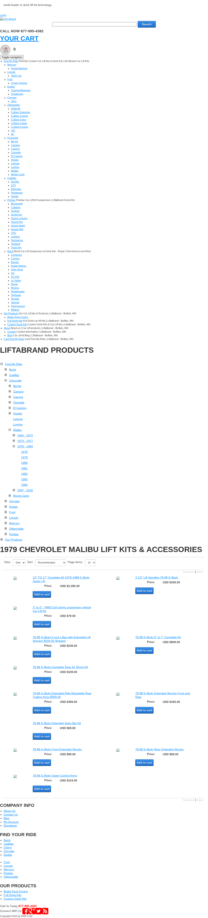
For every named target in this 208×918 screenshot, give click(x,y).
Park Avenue (18, 306)
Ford (9, 79)
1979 (24, 457)
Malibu (14, 170)
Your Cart (19, 38)
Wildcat (15, 309)
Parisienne (17, 240)
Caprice (15, 149)
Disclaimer (10, 825)
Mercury (11, 64)
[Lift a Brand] (8, 18)
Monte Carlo (18, 174)
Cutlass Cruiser (19, 116)
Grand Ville (17, 229)
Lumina (15, 167)
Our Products (11, 313)
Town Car (16, 75)
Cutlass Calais (19, 123)
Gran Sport (17, 269)
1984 (24, 484)
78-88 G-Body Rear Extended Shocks (159, 749)
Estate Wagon (18, 266)
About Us (9, 811)
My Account (11, 822)
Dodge (11, 86)
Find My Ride (11, 61)
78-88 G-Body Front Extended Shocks (57, 749)
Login (3, 15)
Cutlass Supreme (20, 112)
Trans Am (16, 247)
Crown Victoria (19, 83)
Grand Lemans (19, 218)
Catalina (15, 207)
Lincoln (11, 72)
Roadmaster (18, 291)
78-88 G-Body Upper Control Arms (55, 775)
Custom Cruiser (19, 127)
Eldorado (16, 189)
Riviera (15, 287)
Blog (9, 335)
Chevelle (16, 152)
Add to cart (42, 594)
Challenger (17, 94)
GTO (13, 233)
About (7, 328)
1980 (24, 462)
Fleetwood (17, 192)
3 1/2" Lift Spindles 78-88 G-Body (156, 577)
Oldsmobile (13, 105)
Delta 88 (15, 108)
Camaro (15, 145)
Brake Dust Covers (17, 317)
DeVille (15, 181)
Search (147, 24)
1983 (24, 479)
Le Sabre (16, 280)
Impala (14, 159)
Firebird (15, 211)
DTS (13, 185)
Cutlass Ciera (18, 119)
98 (12, 134)
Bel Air (14, 141)
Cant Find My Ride (14, 339)
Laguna (15, 163)
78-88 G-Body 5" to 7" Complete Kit (158, 637)
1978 (24, 452)
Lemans (15, 236)
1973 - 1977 (25, 441)
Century (15, 258)
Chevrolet (12, 138)
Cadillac (11, 178)
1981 (24, 468)
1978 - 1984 (25, 446)
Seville (14, 196)
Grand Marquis (19, 68)
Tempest (15, 244)
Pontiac (11, 200)
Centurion (16, 255)
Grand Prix (17, 222)
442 (13, 130)
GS (12, 273)
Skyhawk (16, 295)
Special (15, 302)
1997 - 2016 (25, 490)
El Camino (17, 156)
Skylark (15, 298)
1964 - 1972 (25, 435)
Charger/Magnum (20, 90)
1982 (24, 473)
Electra (15, 262)
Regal (14, 284)
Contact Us (11, 814)
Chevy (8, 847)
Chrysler (12, 97)
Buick (10, 251)
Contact (11, 331)
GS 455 (15, 277)
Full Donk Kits (15, 320)
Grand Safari (18, 225)
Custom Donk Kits (17, 324)
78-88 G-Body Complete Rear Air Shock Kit (60, 667)
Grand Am (16, 214)
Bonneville (17, 203)
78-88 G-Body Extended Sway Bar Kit (57, 723)
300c (13, 101)
